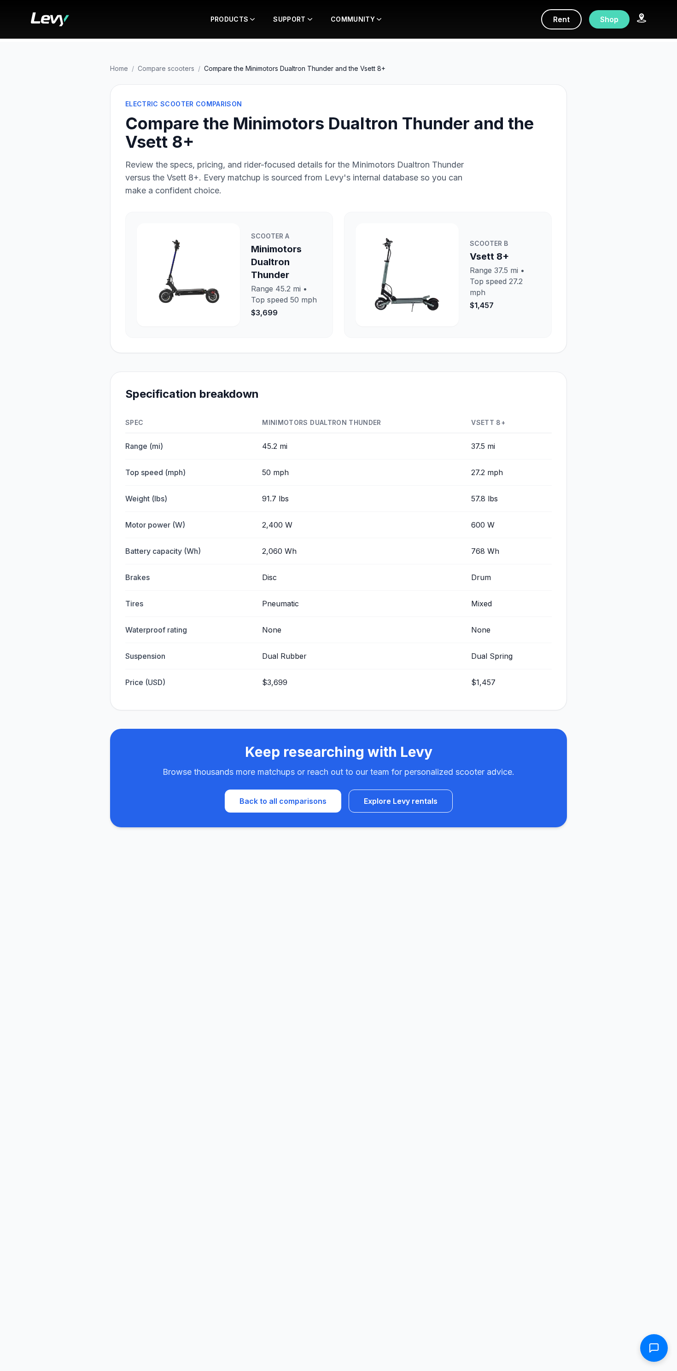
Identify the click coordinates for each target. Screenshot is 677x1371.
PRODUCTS (229, 19)
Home (119, 68)
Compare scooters (166, 68)
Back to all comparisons (283, 801)
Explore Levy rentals (401, 801)
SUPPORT (289, 19)
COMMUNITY (353, 19)
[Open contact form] (654, 1348)
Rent (561, 19)
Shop (609, 19)
